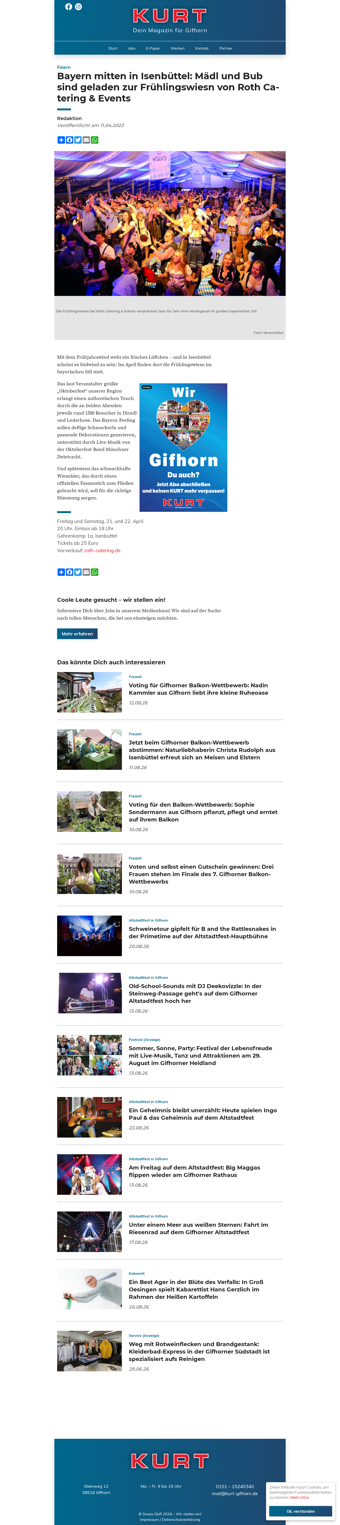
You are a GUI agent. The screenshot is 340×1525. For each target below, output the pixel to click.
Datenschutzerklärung (181, 1519)
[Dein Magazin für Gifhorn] (167, 15)
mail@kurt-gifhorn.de (235, 1493)
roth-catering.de (102, 550)
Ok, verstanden (301, 1511)
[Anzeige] (183, 447)
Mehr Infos (299, 1497)
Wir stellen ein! (188, 1514)
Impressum (149, 1519)
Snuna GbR (152, 1514)
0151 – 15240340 (235, 1486)
